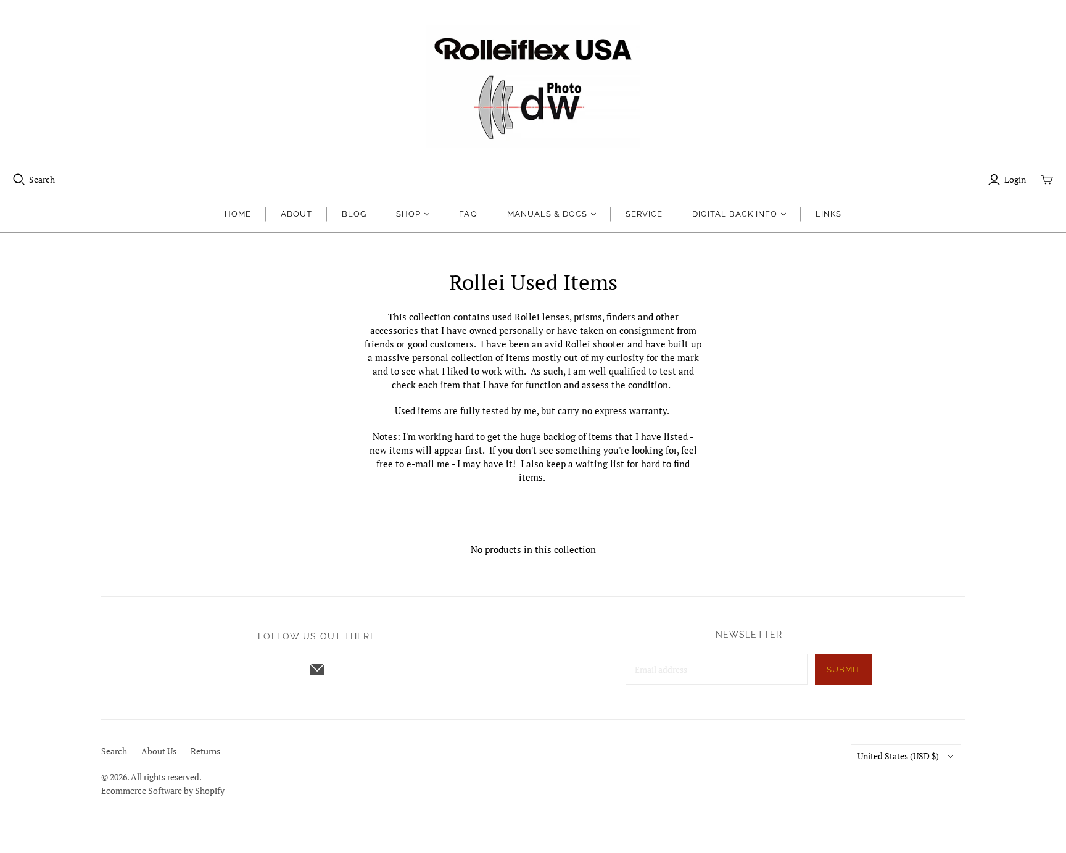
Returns (205, 751)
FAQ (468, 213)
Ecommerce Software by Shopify (163, 790)
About (296, 213)
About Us (158, 751)
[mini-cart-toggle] (1047, 179)
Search (42, 179)
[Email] (317, 669)
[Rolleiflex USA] (533, 86)
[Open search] (19, 179)
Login (1015, 179)
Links (828, 213)
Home (238, 213)
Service (644, 213)
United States (898, 756)
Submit (844, 669)
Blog (354, 213)
